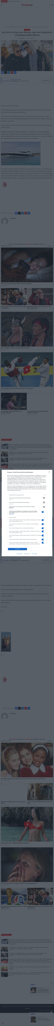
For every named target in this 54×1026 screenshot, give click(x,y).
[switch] (43, 498)
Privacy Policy (34, 553)
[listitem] (27, 495)
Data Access (27, 553)
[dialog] (27, 513)
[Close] (50, 472)
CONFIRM (17, 549)
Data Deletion (19, 553)
